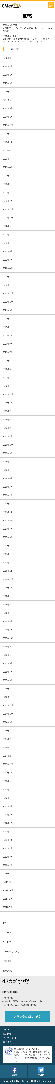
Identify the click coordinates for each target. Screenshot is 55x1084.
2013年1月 (8, 815)
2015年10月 (8, 638)
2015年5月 (8, 663)
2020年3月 (8, 377)
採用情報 (7, 961)
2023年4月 (8, 167)
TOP (5, 923)
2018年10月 (8, 445)
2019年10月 (8, 403)
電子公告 (7, 1042)
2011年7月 (7, 907)
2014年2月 (8, 756)
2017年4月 (8, 554)
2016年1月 (8, 630)
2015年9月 (8, 646)
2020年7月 (8, 352)
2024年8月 (8, 100)
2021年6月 (8, 310)
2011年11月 (8, 882)
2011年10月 (8, 890)
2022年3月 (8, 276)
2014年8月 (8, 730)
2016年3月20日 (10, 25)
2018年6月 (8, 478)
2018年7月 (8, 470)
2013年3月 (8, 806)
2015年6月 (8, 655)
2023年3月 (8, 175)
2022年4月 (8, 268)
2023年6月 (8, 150)
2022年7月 (8, 243)
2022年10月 (8, 218)
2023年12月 (8, 125)
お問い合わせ (9, 971)
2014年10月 (8, 714)
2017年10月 (8, 512)
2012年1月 (8, 865)
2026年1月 (8, 75)
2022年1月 (8, 285)
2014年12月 (8, 705)
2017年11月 (8, 503)
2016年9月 (8, 596)
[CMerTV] (11, 7)
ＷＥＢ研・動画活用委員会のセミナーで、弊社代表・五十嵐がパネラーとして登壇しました (26, 40)
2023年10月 (8, 142)
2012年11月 (8, 831)
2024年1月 (8, 117)
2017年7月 (8, 529)
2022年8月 (8, 234)
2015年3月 (8, 680)
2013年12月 (8, 764)
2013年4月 (8, 798)
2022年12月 (8, 201)
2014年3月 (8, 747)
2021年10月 (8, 302)
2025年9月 (8, 83)
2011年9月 (7, 899)
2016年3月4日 (9, 36)
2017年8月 (8, 520)
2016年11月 (8, 579)
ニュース (7, 932)
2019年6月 (8, 419)
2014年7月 (8, 739)
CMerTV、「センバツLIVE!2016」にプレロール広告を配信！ (27, 29)
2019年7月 (8, 411)
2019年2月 (8, 428)
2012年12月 (8, 823)
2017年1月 (8, 562)
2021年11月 (8, 293)
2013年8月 (8, 789)
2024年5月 (8, 108)
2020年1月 (8, 386)
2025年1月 (8, 91)
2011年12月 (8, 873)
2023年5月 (8, 159)
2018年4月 (8, 487)
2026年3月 (8, 58)
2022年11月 (8, 209)
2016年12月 (8, 571)
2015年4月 (8, 672)
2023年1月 (8, 192)
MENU (51, 5)
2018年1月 (8, 495)
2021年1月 (8, 327)
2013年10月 (8, 772)
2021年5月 (8, 318)
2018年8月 (8, 461)
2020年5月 (8, 369)
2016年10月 (8, 587)
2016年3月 (8, 621)
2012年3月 (8, 857)
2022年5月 (8, 260)
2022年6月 (8, 251)
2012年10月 (8, 840)
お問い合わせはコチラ (27, 1016)
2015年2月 (8, 688)
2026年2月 (8, 66)
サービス (7, 942)
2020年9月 (8, 344)
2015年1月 (8, 697)
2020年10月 (8, 335)
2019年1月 (8, 436)
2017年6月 (8, 537)
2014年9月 (8, 722)
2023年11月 (8, 133)
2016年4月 (8, 613)
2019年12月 (8, 394)
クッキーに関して (11, 1038)
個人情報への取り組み (26, 1048)
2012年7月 (8, 848)
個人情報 (7, 1033)
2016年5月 (8, 604)
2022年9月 (8, 226)
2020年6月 (8, 360)
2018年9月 (8, 453)
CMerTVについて (11, 951)
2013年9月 (8, 781)
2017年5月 (8, 545)
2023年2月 (8, 184)
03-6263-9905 (12, 1005)
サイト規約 (8, 1029)
